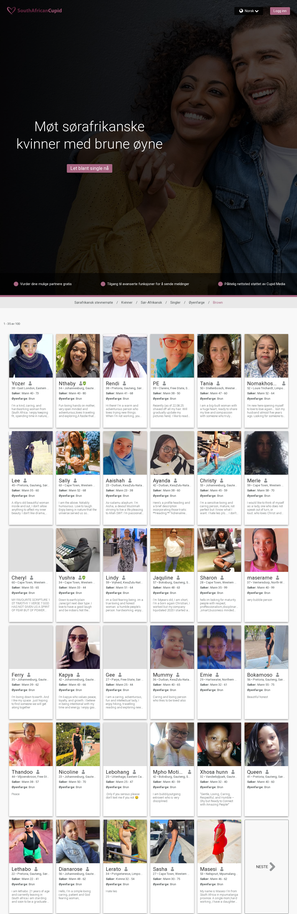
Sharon (208, 578)
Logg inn (280, 11)
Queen (254, 772)
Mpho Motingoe (169, 772)
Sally (64, 481)
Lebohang (117, 772)
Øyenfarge (197, 302)
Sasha (160, 869)
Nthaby (67, 383)
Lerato (113, 869)
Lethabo (21, 869)
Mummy (163, 675)
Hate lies (111, 891)
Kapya (66, 675)
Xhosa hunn (214, 772)
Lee (16, 481)
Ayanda (161, 481)
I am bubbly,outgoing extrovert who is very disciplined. (167, 797)
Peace (15, 794)
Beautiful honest (257, 697)
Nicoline (68, 772)
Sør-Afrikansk (151, 302)
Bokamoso (259, 675)
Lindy (112, 578)
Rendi (112, 383)
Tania (206, 383)
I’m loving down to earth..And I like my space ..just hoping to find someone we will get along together (30, 702)
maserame (259, 578)
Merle (254, 481)
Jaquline (163, 578)
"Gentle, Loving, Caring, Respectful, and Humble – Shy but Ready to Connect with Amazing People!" (217, 799)
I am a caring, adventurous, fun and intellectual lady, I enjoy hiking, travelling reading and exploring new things (124, 702)
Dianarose (70, 869)
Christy (208, 481)
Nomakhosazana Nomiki (263, 383)
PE (156, 383)
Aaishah (115, 481)
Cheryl (19, 578)
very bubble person (259, 600)
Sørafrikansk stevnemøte (93, 302)
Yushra (67, 578)
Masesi (208, 869)
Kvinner (126, 302)
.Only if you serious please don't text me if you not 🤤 (122, 795)
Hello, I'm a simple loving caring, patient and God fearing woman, (75, 894)
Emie (206, 675)
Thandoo (22, 772)
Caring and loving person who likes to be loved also (169, 698)
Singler (175, 302)
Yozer (18, 383)
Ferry (18, 675)
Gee (110, 675)
